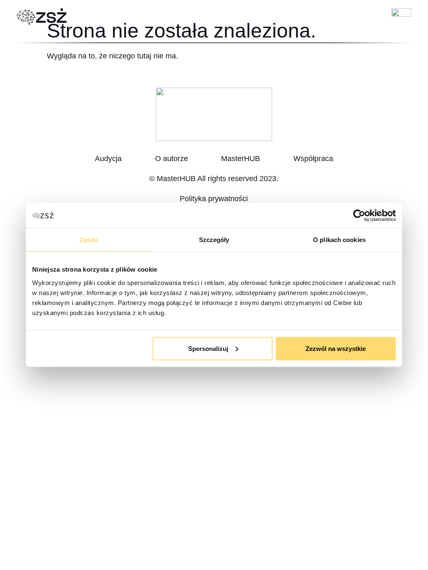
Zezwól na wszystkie (336, 348)
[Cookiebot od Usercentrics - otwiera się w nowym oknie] (359, 215)
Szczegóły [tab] (214, 239)
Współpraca (313, 158)
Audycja (108, 158)
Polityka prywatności (214, 198)
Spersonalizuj (208, 348)
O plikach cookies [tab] (339, 239)
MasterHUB (240, 158)
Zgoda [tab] (88, 239)
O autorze (171, 158)
